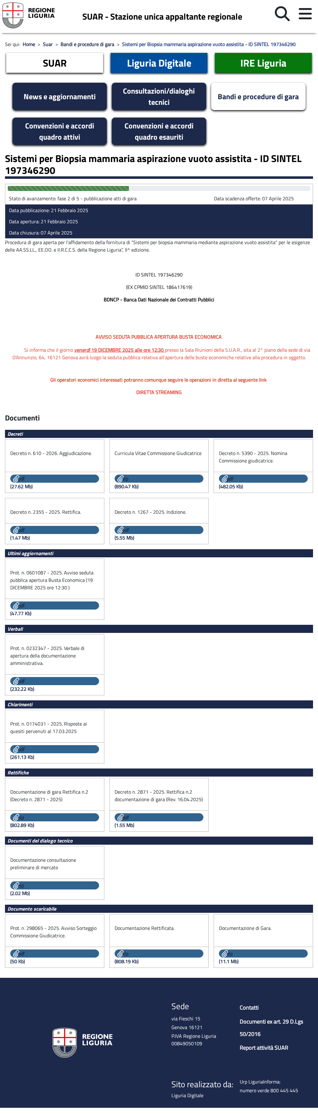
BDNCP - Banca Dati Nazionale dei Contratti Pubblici (159, 299)
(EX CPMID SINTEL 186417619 (158, 287)
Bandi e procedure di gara (258, 96)
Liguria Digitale (159, 62)
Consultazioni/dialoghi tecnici (159, 96)
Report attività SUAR (264, 1047)
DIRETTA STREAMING (159, 392)
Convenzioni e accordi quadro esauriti (159, 131)
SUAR (55, 62)
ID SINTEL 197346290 (159, 274)
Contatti (249, 1007)
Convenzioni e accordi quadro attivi (59, 131)
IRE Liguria (263, 62)
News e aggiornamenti (60, 96)
